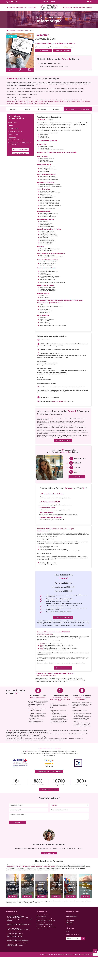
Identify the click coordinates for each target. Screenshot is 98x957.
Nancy (61, 101)
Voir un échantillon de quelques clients (46, 675)
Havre (13, 101)
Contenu (57, 109)
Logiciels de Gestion (11, 919)
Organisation (20, 919)
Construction (10, 944)
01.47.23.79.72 (13, 2)
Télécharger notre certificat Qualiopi (50, 771)
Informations (71, 109)
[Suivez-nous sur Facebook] (88, 2)
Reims (8, 103)
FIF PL (41, 647)
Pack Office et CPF (49, 924)
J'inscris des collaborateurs (64, 617)
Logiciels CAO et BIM (11, 917)
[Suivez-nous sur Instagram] (91, 2)
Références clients (79, 7)
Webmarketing (10, 925)
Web (29, 924)
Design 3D (9, 924)
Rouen (17, 103)
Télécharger (86, 109)
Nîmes (74, 101)
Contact (89, 7)
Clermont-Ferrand (78, 100)
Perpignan (87, 101)
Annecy (47, 100)
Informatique (19, 30)
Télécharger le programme (20, 153)
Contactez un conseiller (64, 440)
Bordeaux (62, 100)
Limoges (28, 101)
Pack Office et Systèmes (12, 936)
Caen (71, 100)
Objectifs (13, 109)
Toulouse (41, 103)
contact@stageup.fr (24, 142)
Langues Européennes (12, 940)
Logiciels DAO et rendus (22, 917)
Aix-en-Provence (31, 100)
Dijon (85, 100)
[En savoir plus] (12, 889)
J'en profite (78, 477)
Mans (36, 101)
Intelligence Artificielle (17, 935)
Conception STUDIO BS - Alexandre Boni (82, 954)
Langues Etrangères (36, 866)
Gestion (21, 929)
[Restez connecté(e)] (83, 938)
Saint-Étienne (23, 103)
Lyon (32, 101)
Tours (45, 103)
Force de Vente (14, 929)
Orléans (78, 101)
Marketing (9, 931)
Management (26, 929)
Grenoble (9, 101)
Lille (24, 101)
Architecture (80, 865)
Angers (42, 100)
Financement (68, 7)
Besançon (52, 100)
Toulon (36, 103)
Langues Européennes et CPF (43, 928)
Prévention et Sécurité (49, 866)
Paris (82, 101)
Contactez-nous (45, 50)
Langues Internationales (23, 940)
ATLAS (41, 645)
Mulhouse (56, 101)
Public (28, 109)
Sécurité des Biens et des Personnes (15, 945)
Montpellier (50, 101)
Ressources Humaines (17, 931)
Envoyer (17, 822)
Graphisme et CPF (51, 920)
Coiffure (8, 929)
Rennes (12, 103)
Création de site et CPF (41, 920)
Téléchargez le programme (63, 50)
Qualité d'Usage (27, 919)
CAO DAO (26, 30)
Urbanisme (9, 920)
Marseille (41, 101)
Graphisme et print (17, 924)
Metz (45, 101)
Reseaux (20, 936)
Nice (70, 101)
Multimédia (24, 924)
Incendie (15, 944)
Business (18, 866)
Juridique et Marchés (19, 916)
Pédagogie (43, 109)
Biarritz (57, 100)
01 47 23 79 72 (50, 853)
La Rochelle (19, 101)
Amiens (38, 100)
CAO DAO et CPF (40, 924)
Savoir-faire (32, 7)
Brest (67, 100)
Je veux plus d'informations (20, 149)
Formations (11, 7)
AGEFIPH (42, 650)
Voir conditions (12, 137)
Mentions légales (72, 916)
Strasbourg (30, 103)
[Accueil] (7, 30)
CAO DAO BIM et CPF (41, 916)
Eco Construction (10, 916)
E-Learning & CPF (22, 7)
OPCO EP (42, 643)
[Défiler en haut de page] (95, 951)
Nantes (66, 101)
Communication (11, 866)
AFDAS (41, 648)
